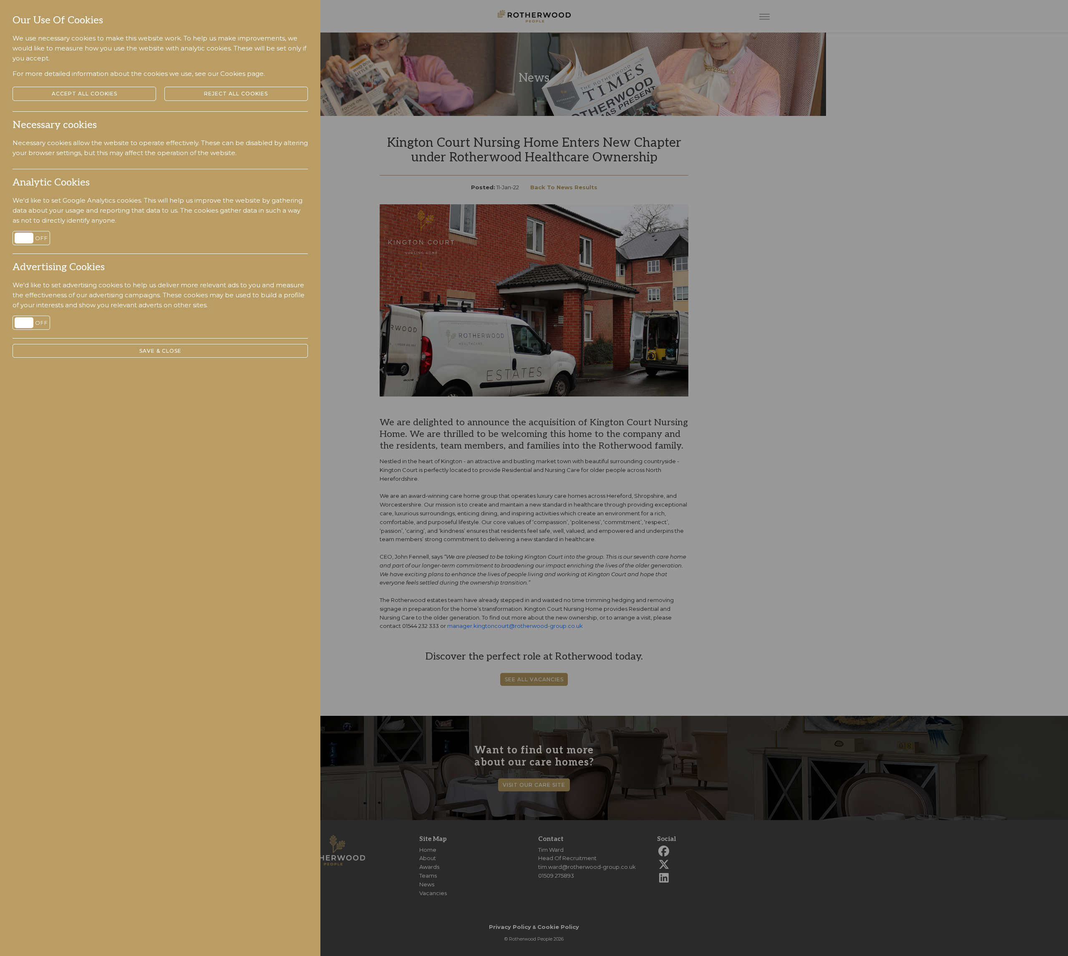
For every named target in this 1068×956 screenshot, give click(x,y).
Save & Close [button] (160, 351)
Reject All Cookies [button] (236, 93)
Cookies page (242, 74)
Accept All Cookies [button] (84, 93)
